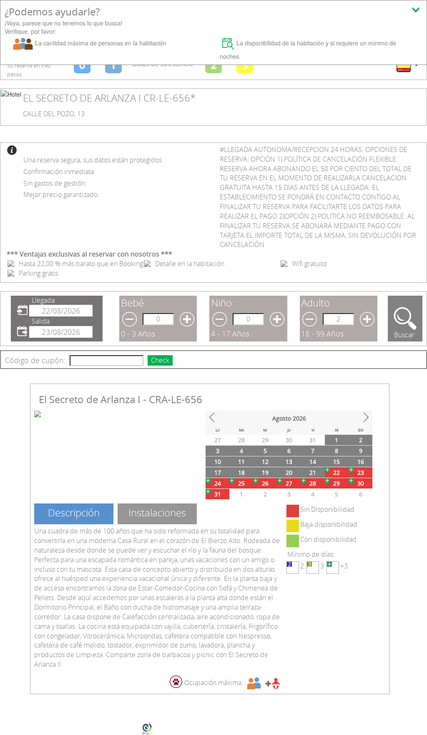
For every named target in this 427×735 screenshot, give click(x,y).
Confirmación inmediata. (59, 171)
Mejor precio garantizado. (61, 194)
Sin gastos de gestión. (55, 183)
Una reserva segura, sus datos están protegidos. (93, 159)
